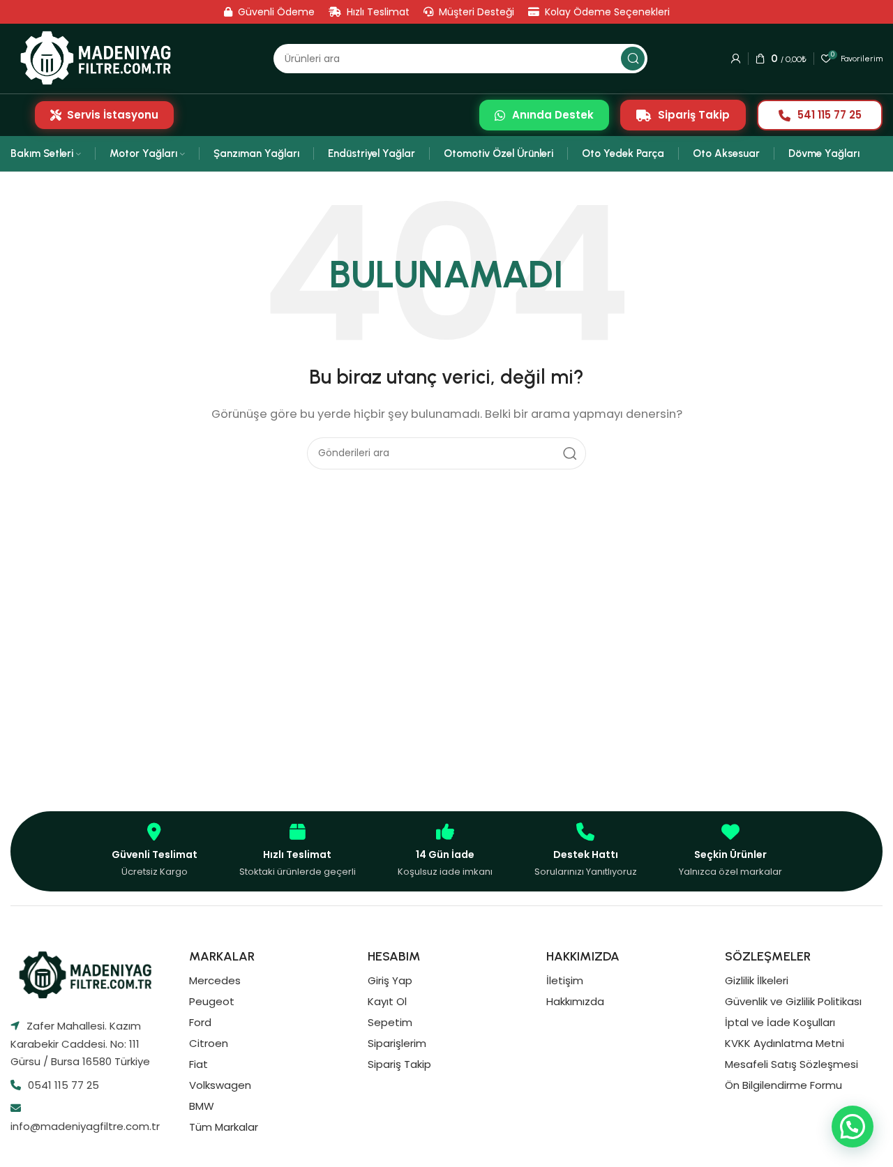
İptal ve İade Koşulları (780, 1022)
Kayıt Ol (387, 1001)
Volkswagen (220, 1085)
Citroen (208, 1043)
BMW (201, 1106)
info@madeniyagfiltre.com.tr (85, 1126)
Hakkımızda (575, 1001)
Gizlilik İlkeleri (756, 980)
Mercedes (215, 980)
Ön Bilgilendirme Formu (783, 1085)
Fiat (198, 1064)
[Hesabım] (736, 59)
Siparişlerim (397, 1043)
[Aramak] (633, 58)
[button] (852, 1126)
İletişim (564, 980)
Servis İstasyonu (112, 114)
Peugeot (211, 1001)
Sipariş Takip (694, 114)
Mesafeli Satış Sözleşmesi (791, 1064)
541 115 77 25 (829, 114)
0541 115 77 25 (63, 1085)
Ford (200, 1022)
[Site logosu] (100, 58)
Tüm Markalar (223, 1127)
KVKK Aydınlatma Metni (784, 1043)
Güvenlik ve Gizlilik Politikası (793, 1001)
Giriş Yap (390, 980)
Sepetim (390, 1022)
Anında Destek (553, 114)
